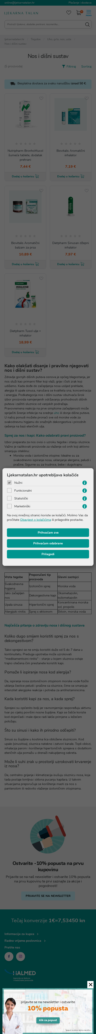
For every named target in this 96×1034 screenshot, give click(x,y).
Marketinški (22, 506)
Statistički (21, 498)
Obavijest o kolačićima (35, 520)
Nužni (18, 483)
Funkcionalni (23, 490)
